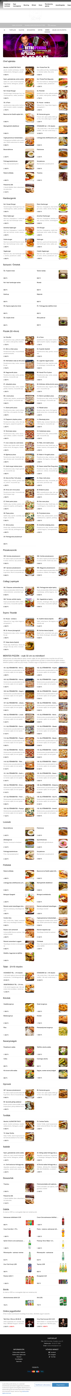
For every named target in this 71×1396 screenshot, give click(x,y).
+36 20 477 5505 (40, 25)
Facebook (53, 1352)
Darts (40, 5)
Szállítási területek (7, 5)
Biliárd (34, 5)
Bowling (26, 5)
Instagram (53, 1354)
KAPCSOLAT (52, 1338)
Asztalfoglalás (60, 5)
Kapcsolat (19, 1361)
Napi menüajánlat (17, 5)
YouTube (52, 1357)
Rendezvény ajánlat (49, 5)
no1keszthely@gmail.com (54, 1345)
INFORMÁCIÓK (18, 1349)
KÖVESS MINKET (52, 1349)
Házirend (19, 1357)
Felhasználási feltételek (19, 1352)
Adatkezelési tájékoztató (19, 1354)
